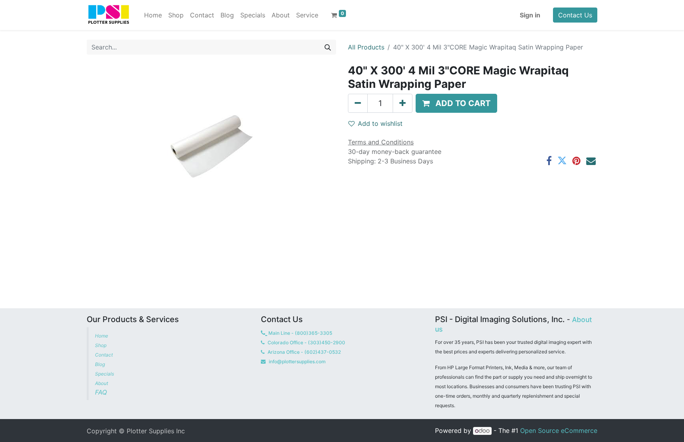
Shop (100, 345)
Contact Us (575, 15)
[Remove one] (358, 103)
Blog (100, 364)
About (101, 383)
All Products (366, 47)
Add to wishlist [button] (380, 123)
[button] (456, 103)
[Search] (327, 47)
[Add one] (402, 103)
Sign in (530, 15)
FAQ (102, 392)
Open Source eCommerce (558, 430)
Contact (104, 355)
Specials (105, 374)
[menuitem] (153, 15)
